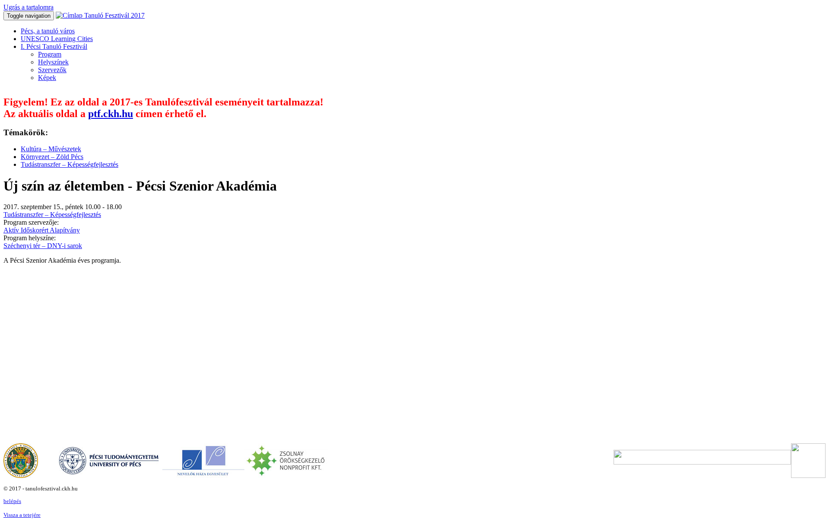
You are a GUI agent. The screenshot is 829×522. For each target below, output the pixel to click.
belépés (12, 501)
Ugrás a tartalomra (28, 7)
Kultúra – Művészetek (51, 149)
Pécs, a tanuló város (48, 31)
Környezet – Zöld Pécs (52, 156)
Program (49, 54)
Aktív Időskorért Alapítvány (41, 230)
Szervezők (52, 69)
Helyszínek (53, 62)
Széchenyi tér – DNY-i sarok (42, 245)
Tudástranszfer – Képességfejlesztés (69, 164)
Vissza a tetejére (22, 515)
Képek (47, 77)
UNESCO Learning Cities (57, 38)
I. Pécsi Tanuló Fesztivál (54, 46)
